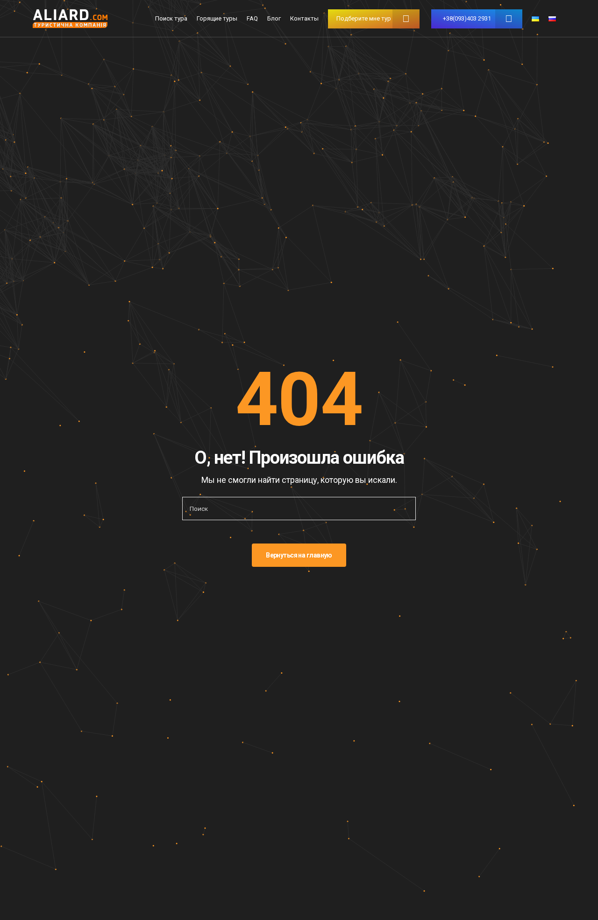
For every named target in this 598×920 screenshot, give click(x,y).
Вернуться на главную (299, 555)
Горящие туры (217, 18)
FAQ (252, 18)
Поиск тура (171, 18)
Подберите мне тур (363, 18)
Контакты (304, 18)
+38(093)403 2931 (467, 18)
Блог (274, 18)
